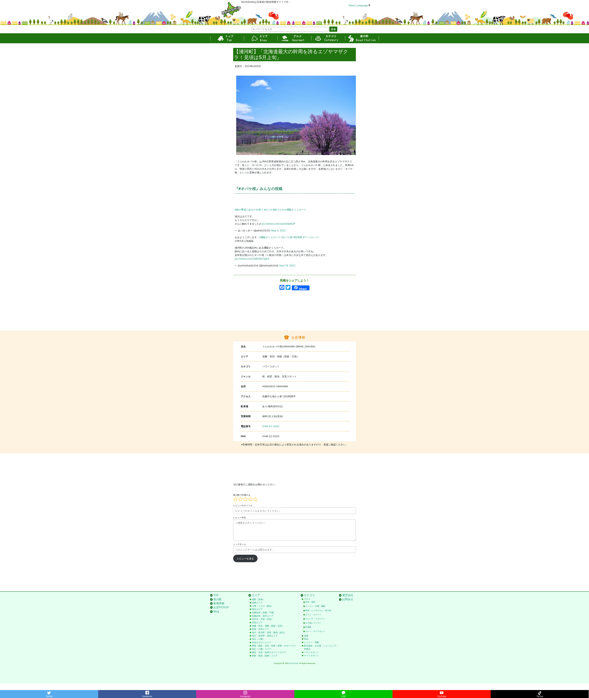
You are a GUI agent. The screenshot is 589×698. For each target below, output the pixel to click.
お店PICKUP (221, 607)
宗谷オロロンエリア (261, 642)
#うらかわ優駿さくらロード (290, 209)
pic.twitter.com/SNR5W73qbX (252, 258)
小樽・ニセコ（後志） (262, 606)
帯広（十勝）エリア (261, 649)
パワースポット (311, 652)
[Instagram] (245, 692)
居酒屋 (308, 627)
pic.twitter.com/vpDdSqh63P (278, 223)
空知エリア (257, 622)
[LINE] (343, 692)
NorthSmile (293, 663)
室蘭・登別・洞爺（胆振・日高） (268, 626)
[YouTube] (442, 692)
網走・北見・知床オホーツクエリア (269, 652)
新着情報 (218, 603)
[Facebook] (147, 692)
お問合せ (347, 599)
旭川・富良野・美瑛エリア (265, 635)
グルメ (294, 38)
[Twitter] (49, 692)
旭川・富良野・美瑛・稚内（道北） (269, 632)
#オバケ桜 (269, 209)
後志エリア (257, 609)
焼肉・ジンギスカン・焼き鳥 (318, 610)
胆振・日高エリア (260, 629)
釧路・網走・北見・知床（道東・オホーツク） (274, 645)
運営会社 (347, 595)
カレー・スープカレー (315, 631)
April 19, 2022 (287, 265)
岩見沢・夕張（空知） (262, 619)
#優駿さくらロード (269, 237)
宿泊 (306, 639)
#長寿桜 (297, 237)
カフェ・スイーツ (313, 614)
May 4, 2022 (278, 230)
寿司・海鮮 (310, 602)
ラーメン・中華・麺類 (315, 606)
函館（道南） (258, 599)
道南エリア (257, 602)
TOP (227, 38)
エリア (261, 38)
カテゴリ (328, 38)
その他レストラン (313, 623)
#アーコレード (311, 237)
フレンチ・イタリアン (315, 619)
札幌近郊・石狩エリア (262, 616)
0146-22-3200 (270, 426)
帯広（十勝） (258, 639)
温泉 (306, 635)
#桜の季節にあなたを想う (249, 209)
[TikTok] (540, 692)
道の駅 (362, 38)
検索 (333, 29)
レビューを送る (245, 558)
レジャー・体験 (311, 642)
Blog (216, 611)
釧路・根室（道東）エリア (265, 655)
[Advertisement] (294, 316)
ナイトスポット (311, 655)
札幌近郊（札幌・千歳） (263, 612)
